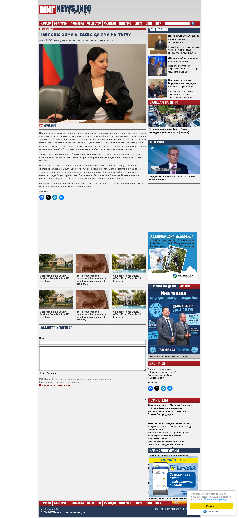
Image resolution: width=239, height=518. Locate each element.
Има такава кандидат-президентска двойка (170, 356)
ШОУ (158, 23)
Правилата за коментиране (54, 385)
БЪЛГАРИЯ (60, 23)
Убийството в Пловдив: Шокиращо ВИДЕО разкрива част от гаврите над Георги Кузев (169, 426)
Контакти (161, 509)
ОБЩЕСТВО (94, 23)
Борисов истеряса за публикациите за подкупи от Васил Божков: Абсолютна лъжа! (168, 435)
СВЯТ (149, 23)
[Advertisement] (147, 10)
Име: (41, 338)
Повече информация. (216, 499)
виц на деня (159, 363)
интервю (156, 142)
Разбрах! (211, 506)
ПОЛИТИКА (77, 23)
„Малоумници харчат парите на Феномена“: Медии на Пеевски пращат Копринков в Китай (166, 444)
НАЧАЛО (46, 23)
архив (185, 286)
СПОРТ (138, 23)
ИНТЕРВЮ (125, 23)
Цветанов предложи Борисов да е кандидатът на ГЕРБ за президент (183, 83)
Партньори (174, 509)
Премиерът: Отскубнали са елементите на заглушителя (183, 38)
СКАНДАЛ (110, 23)
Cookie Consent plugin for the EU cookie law (211, 511)
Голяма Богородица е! (161, 414)
